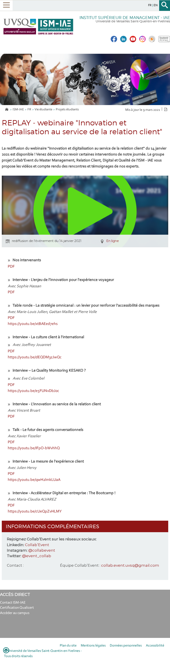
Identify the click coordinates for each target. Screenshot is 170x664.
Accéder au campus (14, 613)
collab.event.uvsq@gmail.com (130, 565)
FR (29, 109)
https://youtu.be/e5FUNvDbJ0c (33, 391)
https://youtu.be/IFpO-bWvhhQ (34, 448)
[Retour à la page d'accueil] (38, 26)
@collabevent (41, 550)
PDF (11, 267)
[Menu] (6, 5)
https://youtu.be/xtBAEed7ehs (33, 324)
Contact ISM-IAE (12, 603)
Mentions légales (93, 645)
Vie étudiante (43, 109)
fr (150, 5)
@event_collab (36, 556)
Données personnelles (126, 645)
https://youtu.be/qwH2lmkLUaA (34, 480)
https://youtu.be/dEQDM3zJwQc (35, 357)
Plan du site (68, 645)
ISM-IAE (18, 109)
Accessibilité (155, 645)
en (156, 5)
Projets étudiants (67, 109)
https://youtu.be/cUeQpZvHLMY (35, 512)
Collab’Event (37, 545)
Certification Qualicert (17, 608)
